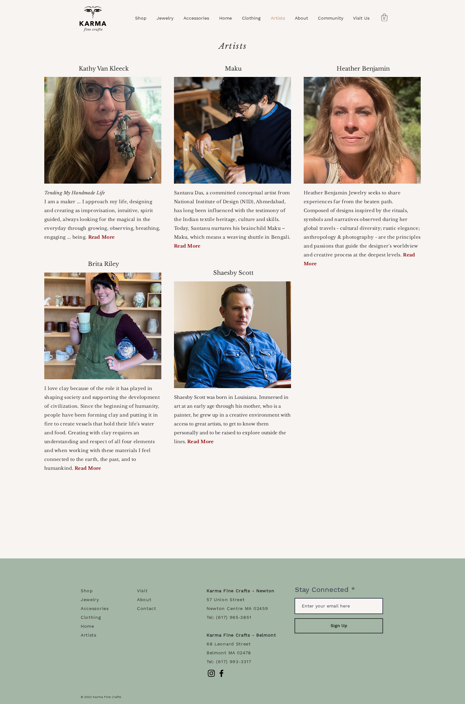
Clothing (91, 617)
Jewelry (90, 599)
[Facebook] (221, 673)
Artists (88, 635)
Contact (146, 608)
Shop (87, 590)
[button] (384, 17)
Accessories (95, 608)
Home (87, 626)
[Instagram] (211, 673)
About (144, 599)
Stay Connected (322, 589)
